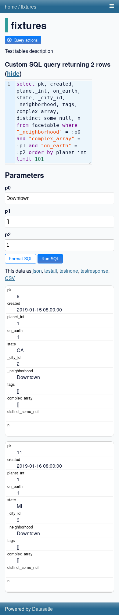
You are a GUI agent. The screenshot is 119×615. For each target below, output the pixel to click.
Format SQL (21, 258)
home (11, 6)
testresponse (94, 270)
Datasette (42, 608)
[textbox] (53, 121)
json (37, 270)
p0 (8, 187)
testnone (69, 270)
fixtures (28, 6)
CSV (10, 278)
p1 (8, 210)
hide (13, 73)
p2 (8, 234)
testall (50, 270)
